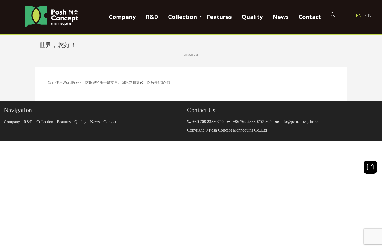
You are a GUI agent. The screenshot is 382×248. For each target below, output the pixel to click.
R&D (152, 16)
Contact (310, 16)
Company (122, 16)
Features (219, 16)
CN (368, 15)
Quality (252, 16)
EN (359, 15)
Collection (182, 16)
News (281, 16)
